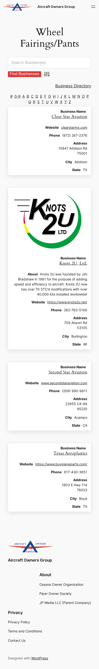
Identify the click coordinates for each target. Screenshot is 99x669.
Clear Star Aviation (69, 117)
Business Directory (73, 86)
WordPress (39, 658)
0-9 (17, 96)
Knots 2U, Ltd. (73, 263)
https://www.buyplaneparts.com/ (61, 464)
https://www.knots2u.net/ (67, 302)
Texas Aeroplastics (70, 453)
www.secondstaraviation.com (64, 383)
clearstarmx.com (74, 127)
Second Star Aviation (68, 372)
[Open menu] (93, 7)
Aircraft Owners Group (56, 7)
